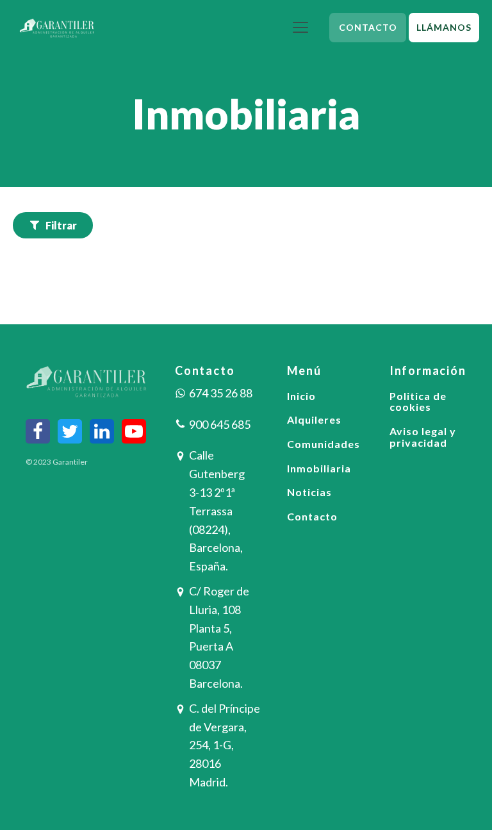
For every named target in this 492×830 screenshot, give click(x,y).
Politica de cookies (418, 401)
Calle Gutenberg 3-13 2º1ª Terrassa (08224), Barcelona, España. (217, 510)
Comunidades (323, 444)
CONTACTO (368, 27)
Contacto (312, 516)
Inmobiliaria (319, 468)
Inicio (301, 396)
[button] (53, 225)
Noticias (309, 492)
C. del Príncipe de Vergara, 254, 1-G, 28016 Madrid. (224, 745)
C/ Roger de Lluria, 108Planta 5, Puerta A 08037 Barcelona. (219, 637)
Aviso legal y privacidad (423, 437)
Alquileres (314, 420)
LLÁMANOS (444, 27)
